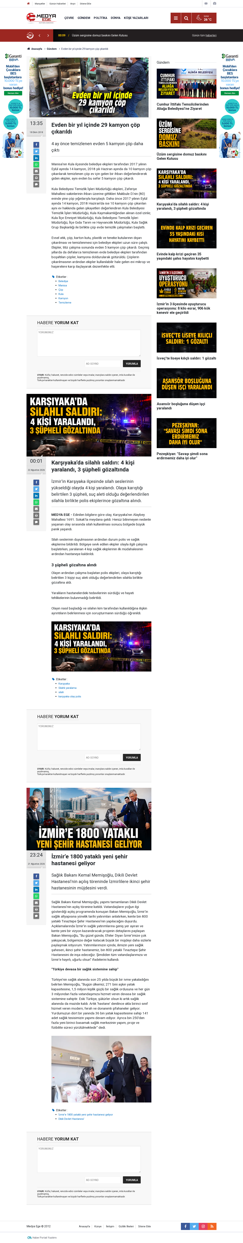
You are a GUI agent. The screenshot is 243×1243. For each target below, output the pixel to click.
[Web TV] (206, 3)
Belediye (63, 281)
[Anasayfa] (28, 3)
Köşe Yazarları (136, 18)
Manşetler (40, 3)
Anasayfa (84, 1226)
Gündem (84, 18)
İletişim (110, 1226)
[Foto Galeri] (214, 3)
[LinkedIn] (36, 158)
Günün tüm (204, 35)
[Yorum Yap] (36, 184)
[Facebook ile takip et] (185, 1226)
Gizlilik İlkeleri (126, 1226)
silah (61, 692)
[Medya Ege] (42, 17)
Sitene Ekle (85, 3)
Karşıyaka (64, 683)
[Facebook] (36, 145)
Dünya (115, 18)
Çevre (69, 18)
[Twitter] (36, 151)
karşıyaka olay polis (70, 696)
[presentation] (39, 35)
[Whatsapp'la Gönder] (36, 164)
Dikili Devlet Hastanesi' (71, 1119)
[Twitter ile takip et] (194, 1226)
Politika (100, 18)
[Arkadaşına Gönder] (36, 171)
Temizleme (65, 302)
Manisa (63, 285)
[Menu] (176, 18)
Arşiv (72, 3)
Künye (98, 1226)
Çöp (61, 289)
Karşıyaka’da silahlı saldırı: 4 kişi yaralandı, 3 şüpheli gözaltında (110, 35)
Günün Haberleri (57, 3)
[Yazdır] (36, 178)
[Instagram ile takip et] (203, 1226)
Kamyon (63, 298)
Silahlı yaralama (67, 688)
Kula (61, 294)
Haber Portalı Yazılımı (45, 1237)
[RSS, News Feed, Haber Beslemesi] (212, 1226)
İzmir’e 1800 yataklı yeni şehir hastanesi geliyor (86, 1114)
